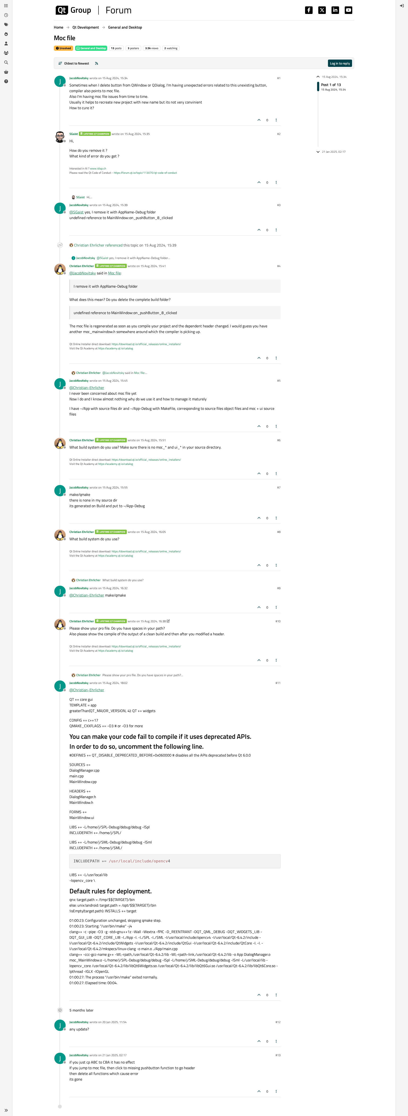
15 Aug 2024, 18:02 (115, 682)
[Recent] (6, 15)
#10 (278, 621)
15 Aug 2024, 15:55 (115, 487)
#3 (278, 205)
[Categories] (6, 5)
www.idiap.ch (98, 168)
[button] (6, 1110)
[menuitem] (402, 5)
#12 (278, 1022)
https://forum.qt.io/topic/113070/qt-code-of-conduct (145, 172)
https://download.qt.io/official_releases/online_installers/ (146, 344)
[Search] (6, 62)
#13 (278, 1055)
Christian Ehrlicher (89, 245)
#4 (278, 266)
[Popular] (6, 34)
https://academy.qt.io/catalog (115, 348)
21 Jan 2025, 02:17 (114, 1055)
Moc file (114, 273)
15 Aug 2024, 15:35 (137, 133)
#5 (278, 380)
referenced (114, 245)
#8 (278, 531)
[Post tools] (276, 120)
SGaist (73, 133)
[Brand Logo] (93, 10)
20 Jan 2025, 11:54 (114, 1022)
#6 (278, 440)
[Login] (402, 5)
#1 (278, 78)
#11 (278, 682)
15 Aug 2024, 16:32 (115, 588)
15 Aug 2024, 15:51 (153, 440)
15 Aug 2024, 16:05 (153, 531)
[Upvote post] (259, 120)
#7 (278, 487)
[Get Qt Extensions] (6, 72)
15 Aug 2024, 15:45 (115, 380)
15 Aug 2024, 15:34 (115, 78)
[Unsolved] (6, 81)
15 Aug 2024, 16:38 (153, 621)
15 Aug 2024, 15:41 (153, 266)
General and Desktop (93, 48)
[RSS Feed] (96, 63)
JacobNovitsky (79, 78)
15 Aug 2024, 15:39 (115, 205)
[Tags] (6, 24)
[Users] (6, 43)
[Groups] (6, 53)
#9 (278, 588)
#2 (278, 133)
